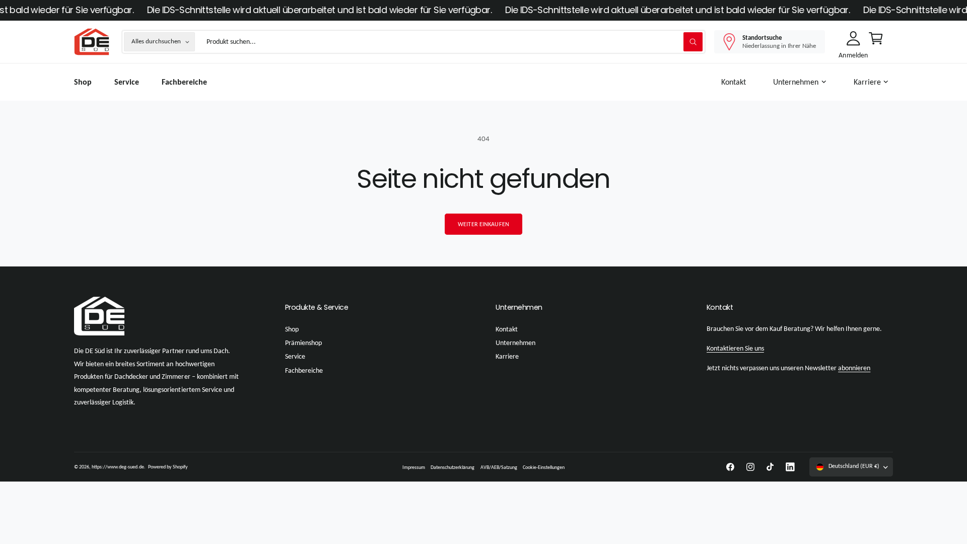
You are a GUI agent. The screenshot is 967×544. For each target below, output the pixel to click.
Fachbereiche (304, 370)
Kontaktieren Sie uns (735, 348)
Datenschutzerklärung (452, 467)
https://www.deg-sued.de (118, 466)
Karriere (867, 82)
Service (295, 356)
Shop (292, 329)
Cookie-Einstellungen (544, 467)
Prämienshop (303, 342)
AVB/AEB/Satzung (498, 467)
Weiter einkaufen (483, 224)
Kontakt (507, 329)
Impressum (413, 467)
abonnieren (854, 368)
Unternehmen (795, 82)
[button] (802, 82)
